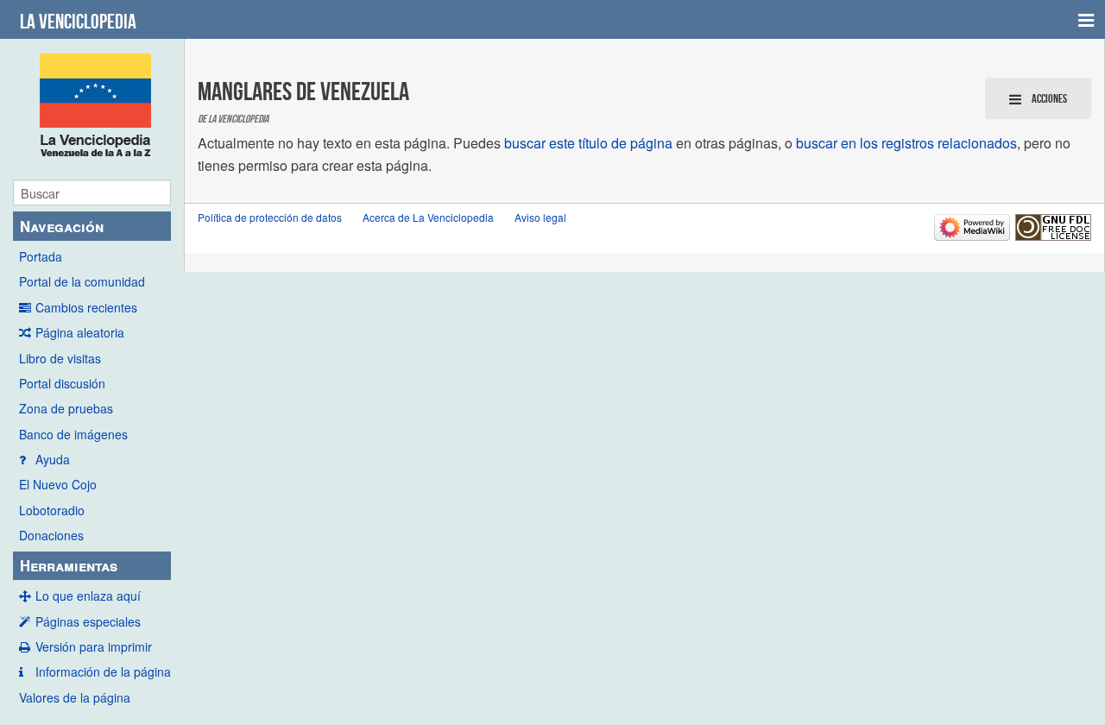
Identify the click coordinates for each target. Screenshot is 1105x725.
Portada (40, 256)
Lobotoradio (52, 510)
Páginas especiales (88, 621)
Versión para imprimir (93, 646)
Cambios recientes (86, 307)
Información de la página (103, 671)
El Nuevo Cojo (58, 484)
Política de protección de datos (270, 217)
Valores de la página (74, 697)
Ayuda (52, 459)
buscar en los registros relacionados (906, 143)
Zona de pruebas (66, 408)
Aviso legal (540, 217)
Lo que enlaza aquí (88, 595)
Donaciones (51, 535)
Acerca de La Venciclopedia (428, 217)
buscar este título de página (588, 143)
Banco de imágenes (73, 434)
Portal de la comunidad (82, 281)
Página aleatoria (79, 332)
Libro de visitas (60, 358)
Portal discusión (62, 383)
